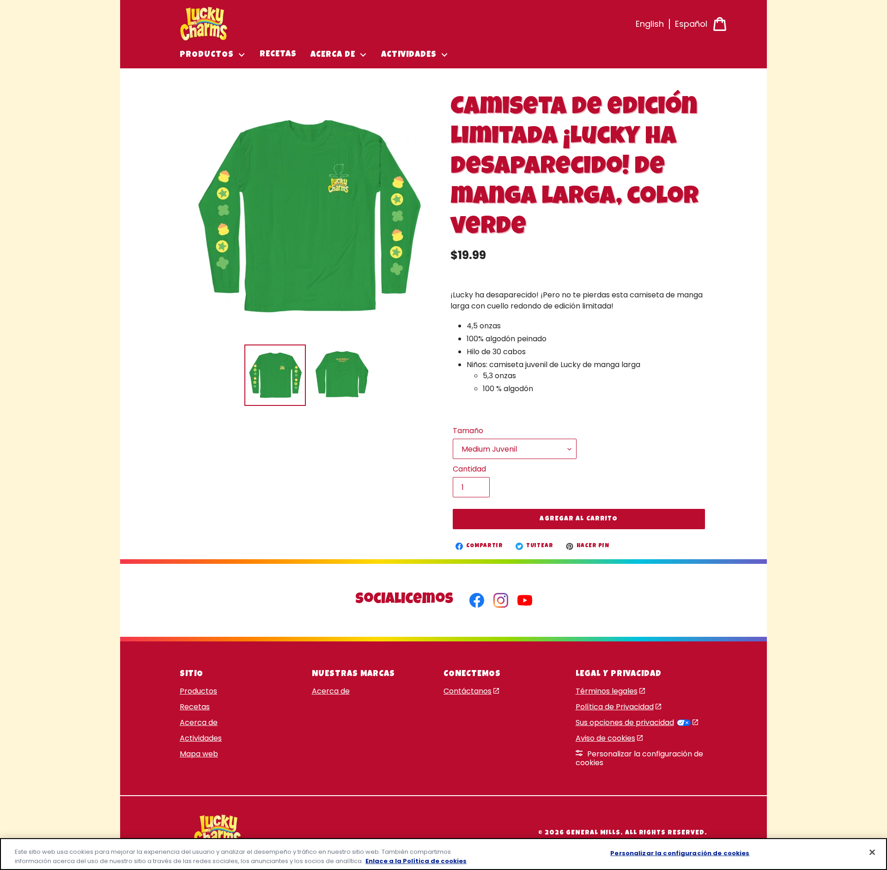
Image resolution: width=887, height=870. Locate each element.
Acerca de (199, 722)
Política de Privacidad (615, 706)
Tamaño (468, 430)
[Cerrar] (872, 852)
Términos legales (607, 691)
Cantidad (469, 469)
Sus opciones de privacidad (625, 722)
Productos (198, 691)
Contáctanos (468, 691)
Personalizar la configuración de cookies (639, 758)
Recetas (195, 706)
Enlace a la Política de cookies (416, 860)
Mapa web (199, 754)
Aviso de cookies (605, 738)
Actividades (201, 738)
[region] (443, 854)
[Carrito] (720, 24)
